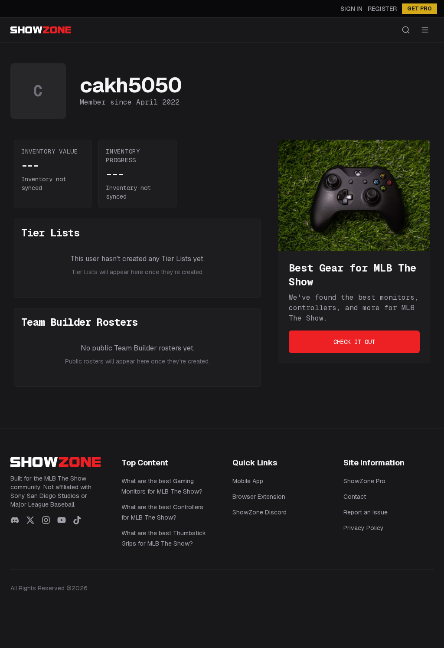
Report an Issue (365, 512)
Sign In (351, 9)
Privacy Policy (363, 528)
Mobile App (247, 481)
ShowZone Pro (364, 481)
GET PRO (419, 8)
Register (382, 9)
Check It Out (354, 342)
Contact (354, 497)
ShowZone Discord (259, 512)
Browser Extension (258, 497)
